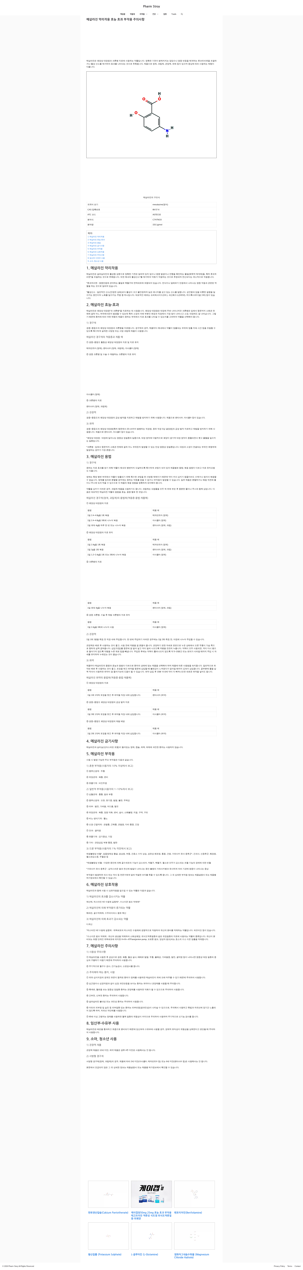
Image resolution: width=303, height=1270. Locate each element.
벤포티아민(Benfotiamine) (188, 1212)
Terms (289, 1266)
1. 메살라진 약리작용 (96, 237)
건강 (154, 14)
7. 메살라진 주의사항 (96, 255)
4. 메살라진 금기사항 (96, 246)
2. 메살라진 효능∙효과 (96, 240)
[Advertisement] (151, 41)
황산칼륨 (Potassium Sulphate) (104, 1254)
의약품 (142, 14)
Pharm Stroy (151, 6)
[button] (182, 14)
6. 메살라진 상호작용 (96, 252)
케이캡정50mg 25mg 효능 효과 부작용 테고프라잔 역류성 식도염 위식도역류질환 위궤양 (151, 1215)
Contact (298, 1266)
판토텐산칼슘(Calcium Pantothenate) (108, 1212)
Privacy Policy (279, 1266)
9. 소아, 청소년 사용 (95, 261)
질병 (165, 14)
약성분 (122, 14)
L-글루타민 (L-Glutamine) (144, 1254)
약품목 (132, 14)
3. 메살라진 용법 (94, 243)
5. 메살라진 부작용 (95, 249)
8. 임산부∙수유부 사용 (96, 258)
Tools (173, 14)
